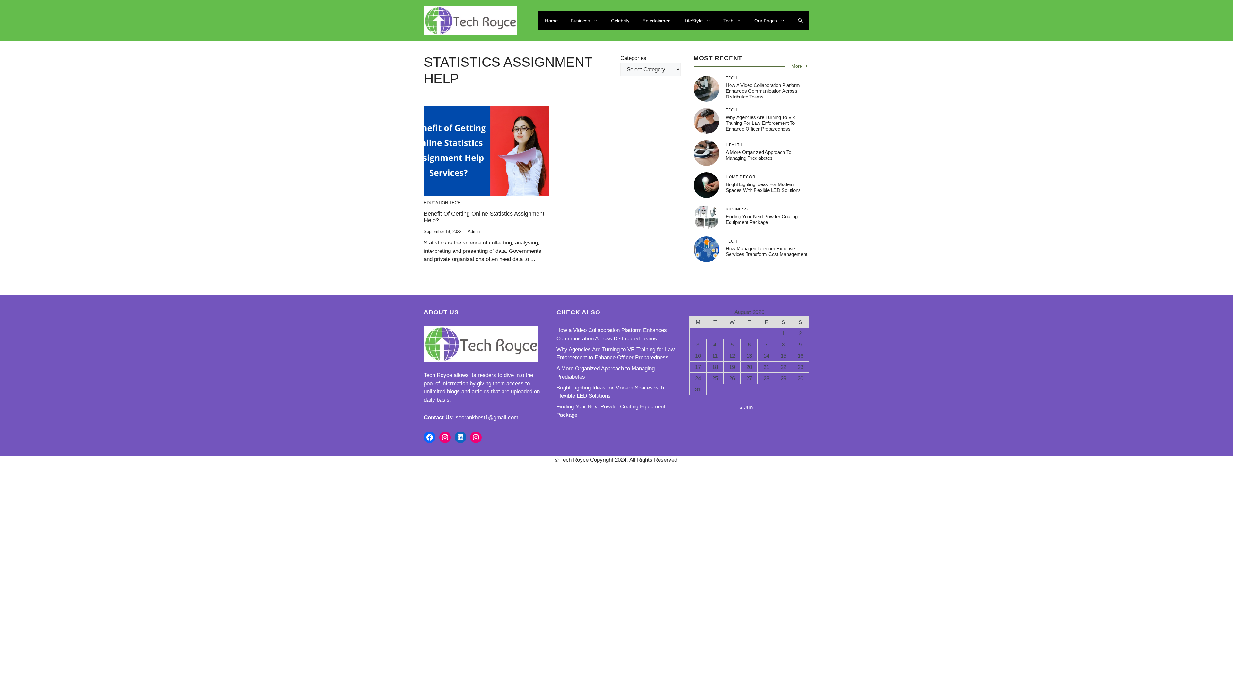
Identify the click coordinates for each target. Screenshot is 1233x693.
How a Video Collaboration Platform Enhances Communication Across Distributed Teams (763, 90)
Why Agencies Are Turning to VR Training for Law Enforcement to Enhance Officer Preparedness (760, 123)
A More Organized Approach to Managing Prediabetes (758, 155)
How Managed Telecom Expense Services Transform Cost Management (766, 251)
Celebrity (620, 20)
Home (551, 20)
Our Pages (765, 20)
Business (580, 20)
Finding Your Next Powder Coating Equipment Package (762, 219)
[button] (800, 20)
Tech (728, 20)
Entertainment (657, 20)
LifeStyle (694, 20)
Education (436, 203)
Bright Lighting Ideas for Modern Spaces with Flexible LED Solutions (763, 187)
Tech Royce (438, 375)
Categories (633, 58)
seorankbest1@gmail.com (487, 418)
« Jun (746, 408)
